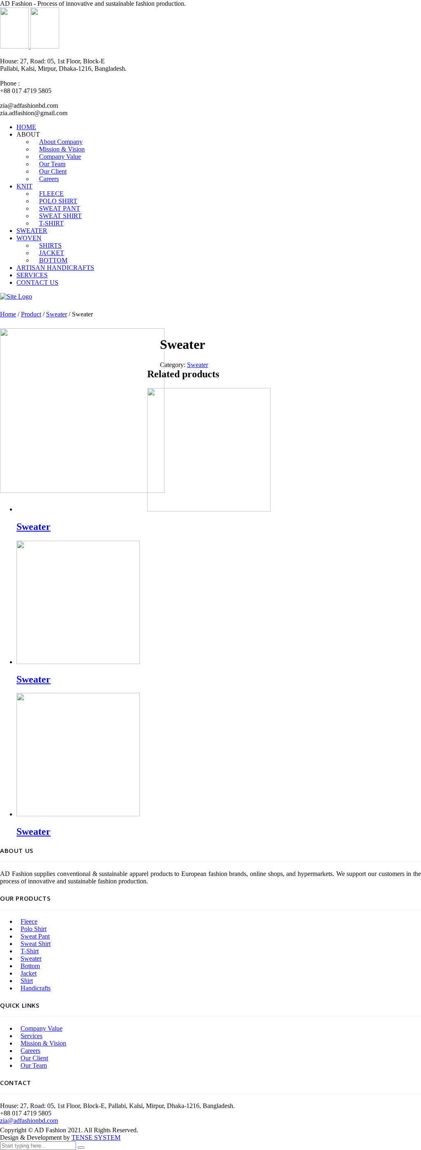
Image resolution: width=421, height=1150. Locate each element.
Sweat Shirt (36, 943)
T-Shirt (30, 951)
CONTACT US (37, 282)
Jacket (29, 973)
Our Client (34, 1058)
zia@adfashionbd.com (29, 1120)
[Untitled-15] (82, 490)
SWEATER (31, 230)
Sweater (56, 314)
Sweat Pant (35, 936)
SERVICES (32, 275)
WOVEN (29, 238)
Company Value (41, 1028)
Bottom (30, 965)
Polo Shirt (33, 928)
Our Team (34, 1065)
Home (8, 314)
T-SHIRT (51, 223)
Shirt (27, 980)
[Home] (16, 296)
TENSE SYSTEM (96, 1137)
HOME (26, 126)
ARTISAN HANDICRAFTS (55, 267)
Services (31, 1035)
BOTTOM (53, 260)
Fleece (29, 921)
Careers (49, 178)
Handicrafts (36, 988)
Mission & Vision (43, 1043)
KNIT (24, 186)
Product (31, 314)
